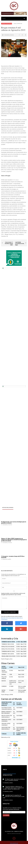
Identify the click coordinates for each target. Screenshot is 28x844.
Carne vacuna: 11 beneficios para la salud (9, 242)
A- (19, 35)
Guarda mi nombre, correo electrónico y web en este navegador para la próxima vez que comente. (13, 594)
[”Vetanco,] (10, 532)
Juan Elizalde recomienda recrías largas (19, 242)
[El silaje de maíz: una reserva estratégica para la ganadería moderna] (3, 779)
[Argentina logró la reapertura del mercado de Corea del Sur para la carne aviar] (3, 795)
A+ (22, 35)
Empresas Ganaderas (6, 23)
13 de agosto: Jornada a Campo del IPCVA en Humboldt (12, 557)
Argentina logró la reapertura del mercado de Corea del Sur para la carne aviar (13, 796)
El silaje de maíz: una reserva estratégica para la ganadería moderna (13, 522)
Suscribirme (6, 815)
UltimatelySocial (14, 843)
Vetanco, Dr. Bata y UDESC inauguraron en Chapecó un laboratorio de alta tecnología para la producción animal (14, 540)
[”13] (10, 550)
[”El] (10, 515)
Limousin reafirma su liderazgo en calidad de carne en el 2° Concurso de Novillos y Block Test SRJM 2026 (13, 788)
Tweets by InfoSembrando (9, 773)
